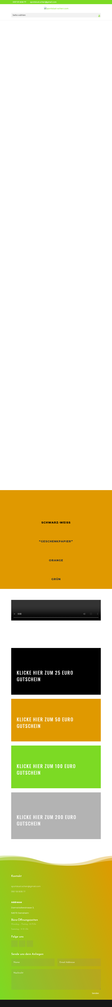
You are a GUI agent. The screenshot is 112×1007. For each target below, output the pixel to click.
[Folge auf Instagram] (22, 943)
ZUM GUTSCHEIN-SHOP (56, 93)
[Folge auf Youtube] (29, 943)
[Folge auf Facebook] (14, 943)
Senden (95, 993)
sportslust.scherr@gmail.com (26, 886)
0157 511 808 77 (18, 891)
